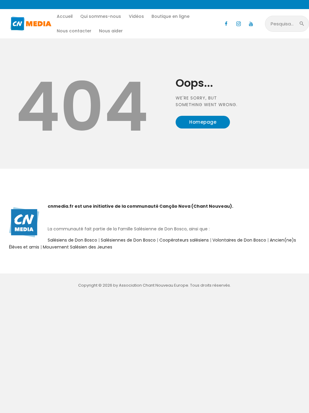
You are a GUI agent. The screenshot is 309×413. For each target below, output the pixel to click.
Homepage (202, 122)
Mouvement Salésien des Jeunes (77, 247)
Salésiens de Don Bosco (72, 240)
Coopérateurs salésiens (184, 240)
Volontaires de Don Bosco (238, 240)
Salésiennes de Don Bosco (128, 240)
